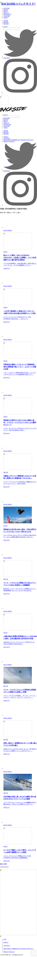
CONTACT (6, 138)
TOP (4, 939)
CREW (5, 17)
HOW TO (6, 13)
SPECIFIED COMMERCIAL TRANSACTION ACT (18, 140)
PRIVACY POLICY (9, 141)
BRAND (5, 22)
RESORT (6, 23)
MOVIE (5, 10)
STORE (5, 20)
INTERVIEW (7, 14)
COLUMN (6, 16)
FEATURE (6, 8)
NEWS (5, 11)
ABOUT (5, 136)
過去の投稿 (3, 864)
